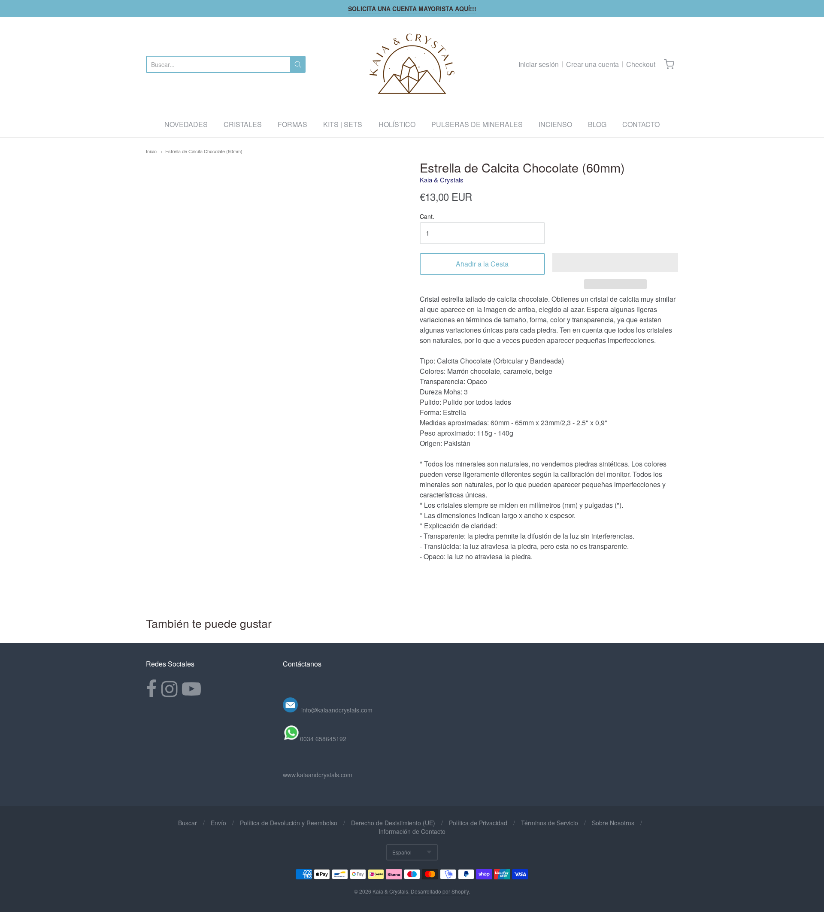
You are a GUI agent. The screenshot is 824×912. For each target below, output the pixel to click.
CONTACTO (641, 124)
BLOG (597, 124)
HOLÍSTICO (397, 124)
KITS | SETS (342, 124)
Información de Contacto (412, 831)
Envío (218, 822)
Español (402, 852)
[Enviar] (298, 64)
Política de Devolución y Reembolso (288, 822)
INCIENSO (555, 124)
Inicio (151, 151)
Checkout (640, 64)
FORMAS (292, 124)
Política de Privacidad (478, 822)
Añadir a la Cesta (482, 264)
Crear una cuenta (592, 64)
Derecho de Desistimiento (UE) (393, 822)
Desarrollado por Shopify (440, 891)
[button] (615, 262)
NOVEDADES (186, 124)
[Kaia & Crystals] (412, 64)
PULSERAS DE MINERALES (477, 124)
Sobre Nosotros (613, 822)
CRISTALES (243, 124)
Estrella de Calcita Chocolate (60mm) (203, 151)
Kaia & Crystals (442, 179)
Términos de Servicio (549, 822)
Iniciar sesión (538, 64)
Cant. (427, 217)
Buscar (187, 822)
